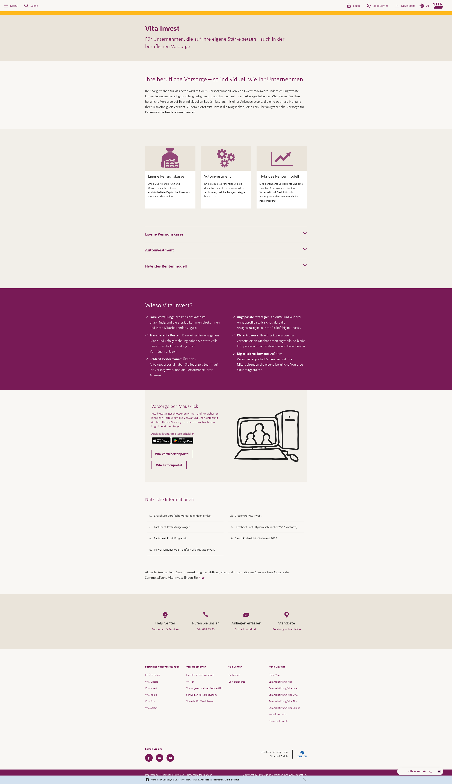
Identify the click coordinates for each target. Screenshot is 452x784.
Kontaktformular (278, 714)
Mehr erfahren (232, 780)
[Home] (441, 5)
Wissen (190, 681)
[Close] (305, 780)
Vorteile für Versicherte (199, 701)
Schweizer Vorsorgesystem (201, 694)
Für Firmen (234, 674)
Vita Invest (151, 688)
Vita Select (151, 707)
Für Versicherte (236, 681)
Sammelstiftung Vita (280, 681)
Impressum (151, 774)
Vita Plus (150, 701)
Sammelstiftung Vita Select (284, 707)
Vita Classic (151, 681)
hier (201, 577)
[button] (10, 5)
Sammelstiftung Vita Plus (283, 701)
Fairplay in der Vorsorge (200, 674)
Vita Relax (151, 694)
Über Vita (274, 674)
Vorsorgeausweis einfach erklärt (204, 688)
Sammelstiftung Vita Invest (284, 688)
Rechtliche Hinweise (172, 774)
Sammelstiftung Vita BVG (283, 694)
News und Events (278, 721)
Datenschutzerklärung (199, 774)
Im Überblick (152, 674)
